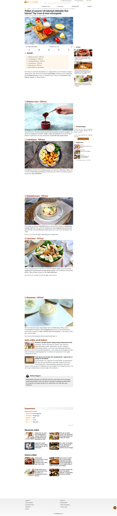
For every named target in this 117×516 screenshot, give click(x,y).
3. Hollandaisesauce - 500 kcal (36, 61)
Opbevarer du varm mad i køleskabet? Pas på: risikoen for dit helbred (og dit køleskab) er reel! (41, 436)
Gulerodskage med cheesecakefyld (84, 157)
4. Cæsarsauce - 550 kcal (35, 63)
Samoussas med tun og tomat (85, 147)
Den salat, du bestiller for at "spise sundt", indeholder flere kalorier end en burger (66, 445)
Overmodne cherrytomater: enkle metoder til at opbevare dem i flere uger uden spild (41, 461)
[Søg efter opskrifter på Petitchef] (84, 3)
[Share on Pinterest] (68, 50)
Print (89, 160)
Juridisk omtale (63, 507)
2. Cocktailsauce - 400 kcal (35, 59)
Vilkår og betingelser (65, 504)
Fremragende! (37, 413)
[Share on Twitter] (58, 50)
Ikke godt (35, 422)
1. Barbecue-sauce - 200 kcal (36, 57)
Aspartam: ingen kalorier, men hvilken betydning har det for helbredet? (41, 445)
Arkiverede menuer (81, 160)
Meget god (36, 415)
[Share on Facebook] (29, 50)
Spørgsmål (75, 6)
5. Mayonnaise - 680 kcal (35, 65)
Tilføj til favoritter (32, 46)
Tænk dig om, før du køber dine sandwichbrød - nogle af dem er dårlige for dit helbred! (54, 357)
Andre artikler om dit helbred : (36, 67)
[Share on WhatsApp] (49, 50)
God (34, 417)
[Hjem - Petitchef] (25, 8)
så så (34, 420)
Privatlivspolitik (63, 502)
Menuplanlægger (82, 138)
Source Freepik (70, 425)
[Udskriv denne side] (71, 46)
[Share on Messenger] (39, 50)
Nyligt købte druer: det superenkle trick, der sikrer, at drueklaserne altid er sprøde (41, 472)
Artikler (60, 6)
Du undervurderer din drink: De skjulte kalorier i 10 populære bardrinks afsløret (66, 472)
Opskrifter (45, 6)
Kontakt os (62, 500)
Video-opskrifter (29, 502)
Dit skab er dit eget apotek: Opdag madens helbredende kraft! (53, 342)
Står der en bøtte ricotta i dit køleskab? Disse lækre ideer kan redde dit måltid (66, 435)
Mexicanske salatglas (85, 151)
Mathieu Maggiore (42, 15)
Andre (89, 6)
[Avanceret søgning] (86, 3)
